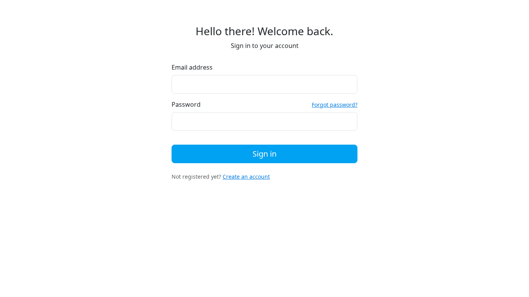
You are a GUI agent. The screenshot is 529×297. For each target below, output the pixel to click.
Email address (192, 67)
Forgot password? (334, 104)
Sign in (264, 153)
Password (186, 104)
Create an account (246, 176)
